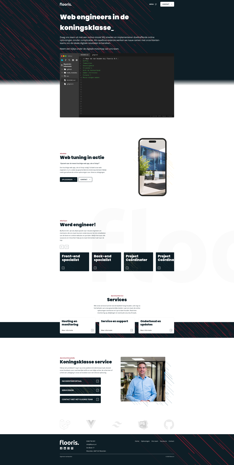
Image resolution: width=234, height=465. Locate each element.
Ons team (154, 441)
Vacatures (163, 441)
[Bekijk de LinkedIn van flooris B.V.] (65, 448)
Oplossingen (145, 441)
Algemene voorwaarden (66, 456)
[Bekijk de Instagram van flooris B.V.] (68, 448)
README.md (84, 55)
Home (137, 441)
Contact (171, 441)
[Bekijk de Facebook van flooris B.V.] (61, 448)
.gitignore (95, 55)
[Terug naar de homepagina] (66, 4)
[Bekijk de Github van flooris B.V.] (72, 448)
